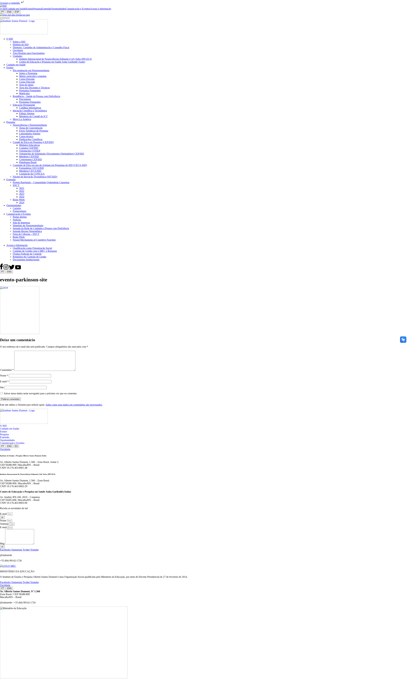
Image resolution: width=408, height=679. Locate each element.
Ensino (3, 431)
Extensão (4, 437)
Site (2, 387)
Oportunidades (7, 440)
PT (2, 12)
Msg (2, 543)
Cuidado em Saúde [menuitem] (16, 8)
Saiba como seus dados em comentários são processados (74, 404)
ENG (9, 12)
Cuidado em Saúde (9, 428)
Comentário (7, 370)
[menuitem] (3, 8)
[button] (5, 17)
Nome (4, 375)
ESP (17, 12)
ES (16, 446)
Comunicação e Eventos (12, 443)
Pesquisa (4, 434)
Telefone (4, 524)
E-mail (4, 381)
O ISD (3, 425)
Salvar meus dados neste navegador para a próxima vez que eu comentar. (40, 393)
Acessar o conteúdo (10, 3)
